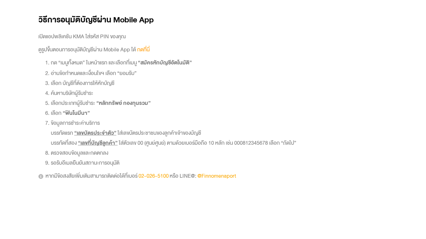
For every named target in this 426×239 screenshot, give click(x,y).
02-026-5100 (153, 175)
